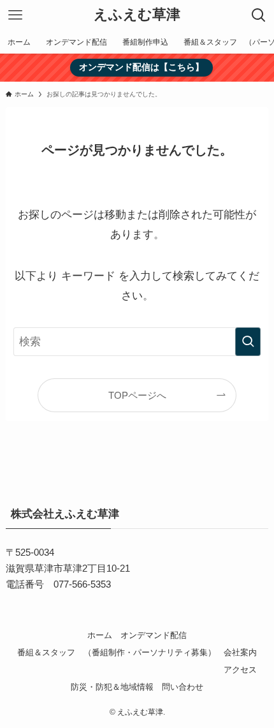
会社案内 (240, 652)
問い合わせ (182, 687)
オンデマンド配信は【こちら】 (141, 67)
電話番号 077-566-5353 (58, 584)
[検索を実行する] (248, 341)
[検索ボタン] (258, 15)
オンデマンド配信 (153, 635)
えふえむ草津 (137, 15)
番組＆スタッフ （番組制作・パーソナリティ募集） (116, 652)
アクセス (240, 669)
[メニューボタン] (15, 15)
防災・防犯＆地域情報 (112, 687)
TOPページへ (137, 395)
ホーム (99, 635)
